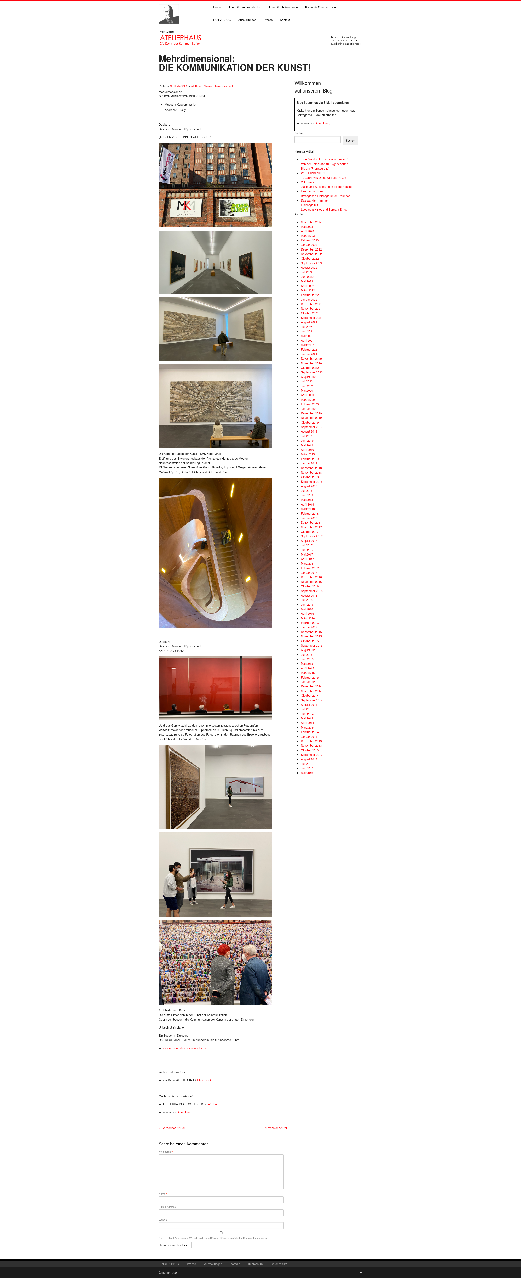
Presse (268, 19)
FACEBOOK (205, 1080)
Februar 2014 (310, 732)
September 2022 (312, 263)
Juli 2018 (307, 491)
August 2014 (309, 705)
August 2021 (309, 322)
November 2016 (311, 582)
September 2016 (312, 591)
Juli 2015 (307, 655)
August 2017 (309, 541)
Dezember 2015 (311, 632)
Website (163, 1219)
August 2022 (309, 267)
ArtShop (213, 1104)
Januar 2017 (309, 573)
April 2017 (307, 559)
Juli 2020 (307, 381)
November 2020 (311, 363)
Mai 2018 (307, 500)
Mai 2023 (307, 226)
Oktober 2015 (310, 641)
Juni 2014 (307, 714)
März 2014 (308, 727)
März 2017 (308, 563)
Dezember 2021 (311, 304)
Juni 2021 (307, 331)
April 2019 (307, 450)
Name (163, 1194)
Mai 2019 (307, 445)
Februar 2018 (310, 513)
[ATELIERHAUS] (169, 28)
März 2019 (308, 454)
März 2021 (308, 345)
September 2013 (312, 755)
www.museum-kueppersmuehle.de (184, 1048)
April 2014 (307, 723)
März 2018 (308, 509)
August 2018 (309, 486)
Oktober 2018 (310, 477)
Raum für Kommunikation (245, 7)
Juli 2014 (307, 709)
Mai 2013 (307, 773)
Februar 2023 (310, 240)
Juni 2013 (307, 768)
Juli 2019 (307, 436)
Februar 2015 (310, 677)
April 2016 (307, 613)
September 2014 (312, 700)
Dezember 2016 (311, 577)
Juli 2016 (307, 600)
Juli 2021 (307, 327)
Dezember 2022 (311, 249)
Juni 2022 (307, 277)
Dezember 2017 (311, 522)
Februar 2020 (310, 404)
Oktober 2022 (310, 258)
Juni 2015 (307, 659)
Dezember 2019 (311, 413)
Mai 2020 (307, 390)
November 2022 (311, 254)
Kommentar (166, 1151)
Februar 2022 (310, 295)
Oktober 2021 (310, 313)
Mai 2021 (307, 336)
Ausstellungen (247, 19)
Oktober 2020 (310, 368)
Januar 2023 (309, 245)
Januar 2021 (309, 354)
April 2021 (307, 340)
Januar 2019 (309, 463)
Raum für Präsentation (283, 7)
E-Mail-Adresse (168, 1207)
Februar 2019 (310, 459)
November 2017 (311, 527)
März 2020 (308, 400)
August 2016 (309, 595)
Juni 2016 (307, 604)
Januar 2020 (309, 409)
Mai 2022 (307, 281)
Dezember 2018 (311, 468)
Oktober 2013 (310, 750)
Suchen (299, 133)
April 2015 (307, 668)
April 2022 (307, 286)
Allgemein (208, 85)
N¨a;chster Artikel (277, 1128)
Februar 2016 (310, 623)
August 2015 (309, 650)
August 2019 (309, 431)
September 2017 (312, 536)
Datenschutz (279, 1264)
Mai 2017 (307, 554)
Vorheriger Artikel (172, 1128)
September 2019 (312, 427)
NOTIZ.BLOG (222, 19)
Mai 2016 (307, 609)
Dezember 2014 (311, 686)
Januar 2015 (309, 682)
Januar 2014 (309, 736)
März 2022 (308, 290)
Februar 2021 (310, 349)
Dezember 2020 (311, 358)
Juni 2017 (307, 550)
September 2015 (312, 645)
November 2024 (311, 222)
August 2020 (309, 377)
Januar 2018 (309, 518)
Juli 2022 (307, 272)
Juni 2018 (307, 495)
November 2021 (311, 308)
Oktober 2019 (310, 422)
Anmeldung (185, 1112)
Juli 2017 (307, 545)
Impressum (255, 1264)
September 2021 (312, 318)
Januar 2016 (309, 627)
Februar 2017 (310, 568)
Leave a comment (224, 85)
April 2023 (307, 231)
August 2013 (309, 759)
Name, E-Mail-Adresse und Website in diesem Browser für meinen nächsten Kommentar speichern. (213, 1238)
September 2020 (312, 372)
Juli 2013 (307, 764)
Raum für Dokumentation (321, 7)
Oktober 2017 (310, 532)
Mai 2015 (307, 663)
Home (217, 7)
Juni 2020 (307, 386)
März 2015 (308, 673)
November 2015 (311, 636)
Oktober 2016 (310, 586)
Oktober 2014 (310, 695)
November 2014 (311, 691)
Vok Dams (196, 85)
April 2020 (307, 395)
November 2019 (311, 418)
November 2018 (311, 472)
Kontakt (285, 19)
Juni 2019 (307, 440)
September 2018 (312, 481)
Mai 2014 (307, 718)
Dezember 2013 (311, 741)
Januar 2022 (309, 299)
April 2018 (307, 504)
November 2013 (311, 745)
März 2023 (308, 236)
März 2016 (308, 618)
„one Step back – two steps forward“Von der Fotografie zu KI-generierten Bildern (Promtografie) (324, 163)
